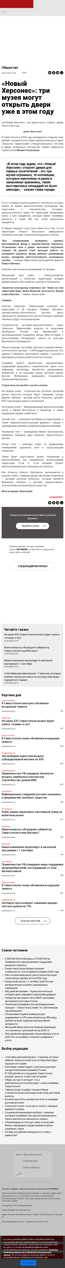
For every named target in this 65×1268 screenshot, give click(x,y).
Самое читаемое (15, 950)
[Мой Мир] (61, 72)
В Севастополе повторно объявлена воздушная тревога (25, 705)
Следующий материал (33, 566)
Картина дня (11, 695)
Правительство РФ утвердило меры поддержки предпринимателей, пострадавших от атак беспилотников (32, 868)
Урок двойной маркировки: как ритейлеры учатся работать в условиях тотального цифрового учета (32, 1037)
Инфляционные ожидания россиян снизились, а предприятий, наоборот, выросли (32, 796)
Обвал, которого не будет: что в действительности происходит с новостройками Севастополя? (31, 1083)
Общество (10, 68)
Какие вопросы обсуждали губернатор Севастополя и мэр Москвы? (27, 831)
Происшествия (8, 700)
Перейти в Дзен (30, 526)
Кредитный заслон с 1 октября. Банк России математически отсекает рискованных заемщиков (29, 984)
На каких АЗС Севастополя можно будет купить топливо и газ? (28, 722)
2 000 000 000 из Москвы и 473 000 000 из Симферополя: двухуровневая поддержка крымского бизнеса (28, 962)
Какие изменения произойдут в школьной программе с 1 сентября (29, 848)
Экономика (7, 791)
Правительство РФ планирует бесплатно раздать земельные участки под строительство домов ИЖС (28, 777)
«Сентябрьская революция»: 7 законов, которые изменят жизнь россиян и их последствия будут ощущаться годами (32, 676)
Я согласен (28, 1262)
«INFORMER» (22, 549)
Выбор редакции (15, 1049)
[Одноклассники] (53, 72)
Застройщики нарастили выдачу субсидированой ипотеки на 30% (23, 757)
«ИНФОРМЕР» (56, 497)
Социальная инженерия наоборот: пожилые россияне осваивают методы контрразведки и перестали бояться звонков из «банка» (30, 1115)
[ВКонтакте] (49, 72)
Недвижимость (8, 753)
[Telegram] (57, 72)
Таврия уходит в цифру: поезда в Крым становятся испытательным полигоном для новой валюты (32, 1092)
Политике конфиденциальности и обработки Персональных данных (30, 1252)
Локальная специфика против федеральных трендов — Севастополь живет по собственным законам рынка (31, 1007)
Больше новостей (30, 920)
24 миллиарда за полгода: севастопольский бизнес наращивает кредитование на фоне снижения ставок (29, 1125)
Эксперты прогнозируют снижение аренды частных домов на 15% (29, 904)
